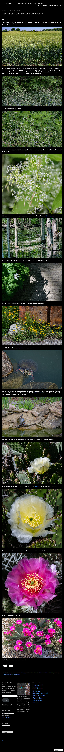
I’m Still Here (37, 698)
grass (55, 673)
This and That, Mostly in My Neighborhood (22, 13)
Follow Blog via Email (8, 683)
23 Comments (17, 674)
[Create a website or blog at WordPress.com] (2, 740)
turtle (6, 674)
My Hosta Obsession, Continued (40, 692)
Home (39, 5)
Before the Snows (39, 695)
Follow (6, 700)
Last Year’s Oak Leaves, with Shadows (38, 687)
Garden (15, 673)
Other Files (45, 5)
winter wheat (10, 674)
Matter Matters (52, 5)
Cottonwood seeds (49, 673)
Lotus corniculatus (17, 347)
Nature (19, 673)
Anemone (31, 673)
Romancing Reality (8, 3)
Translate (7, 717)
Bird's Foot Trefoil (41, 673)
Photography (23, 673)
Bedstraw (36, 673)
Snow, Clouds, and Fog (37, 701)
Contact (59, 5)
